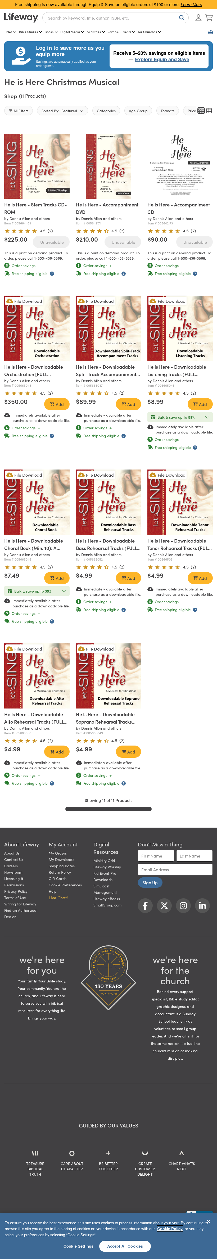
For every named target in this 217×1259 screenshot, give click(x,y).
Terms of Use (15, 897)
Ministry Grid (104, 860)
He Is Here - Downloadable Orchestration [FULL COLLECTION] (33, 374)
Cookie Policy (170, 1228)
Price (192, 110)
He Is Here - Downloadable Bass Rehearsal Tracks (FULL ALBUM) (106, 548)
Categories (106, 110)
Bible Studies (28, 31)
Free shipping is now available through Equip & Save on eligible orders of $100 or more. (108, 4)
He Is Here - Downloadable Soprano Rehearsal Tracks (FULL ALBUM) (105, 721)
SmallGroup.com (107, 905)
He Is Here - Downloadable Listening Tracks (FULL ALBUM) (176, 374)
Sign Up (150, 882)
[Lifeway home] (21, 17)
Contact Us (13, 859)
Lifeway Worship (107, 866)
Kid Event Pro (104, 873)
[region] (108, 1236)
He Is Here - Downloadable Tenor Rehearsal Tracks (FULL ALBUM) (178, 548)
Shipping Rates (62, 865)
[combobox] (115, 17)
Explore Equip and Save (162, 59)
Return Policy (60, 872)
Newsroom (13, 872)
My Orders (58, 853)
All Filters (20, 110)
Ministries (94, 31)
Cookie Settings (78, 1246)
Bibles (7, 31)
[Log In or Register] (198, 17)
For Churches (147, 31)
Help (53, 891)
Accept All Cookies (125, 1246)
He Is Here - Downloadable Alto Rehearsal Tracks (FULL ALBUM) (34, 721)
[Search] (181, 17)
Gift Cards (57, 878)
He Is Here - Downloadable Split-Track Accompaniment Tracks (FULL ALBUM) (106, 374)
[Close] (208, 1221)
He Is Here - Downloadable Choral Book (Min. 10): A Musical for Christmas (33, 548)
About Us (12, 853)
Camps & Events (119, 31)
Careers (11, 865)
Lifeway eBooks (106, 898)
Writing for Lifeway (20, 903)
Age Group (138, 110)
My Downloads (61, 859)
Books (49, 31)
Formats (167, 110)
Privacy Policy (16, 891)
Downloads (102, 879)
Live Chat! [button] (58, 897)
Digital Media (70, 31)
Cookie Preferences (65, 884)
